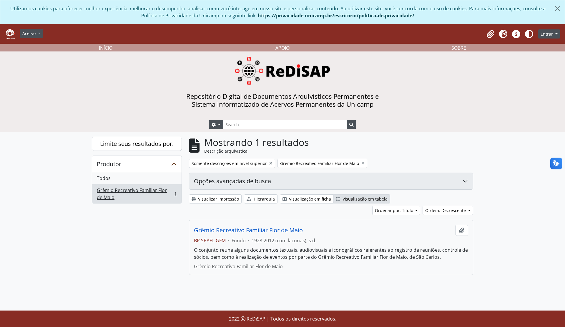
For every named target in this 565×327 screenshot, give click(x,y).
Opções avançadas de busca (232, 181)
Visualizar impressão (218, 199)
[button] (490, 34)
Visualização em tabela (364, 199)
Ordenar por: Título (394, 210)
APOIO (282, 48)
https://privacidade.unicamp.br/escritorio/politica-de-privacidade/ (336, 15)
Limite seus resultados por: (137, 144)
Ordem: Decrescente (446, 210)
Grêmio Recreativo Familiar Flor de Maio (137, 194)
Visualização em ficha (309, 199)
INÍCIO (105, 48)
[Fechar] (558, 8)
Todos (104, 178)
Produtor (109, 164)
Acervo (29, 33)
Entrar (547, 34)
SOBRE (458, 48)
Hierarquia (263, 199)
